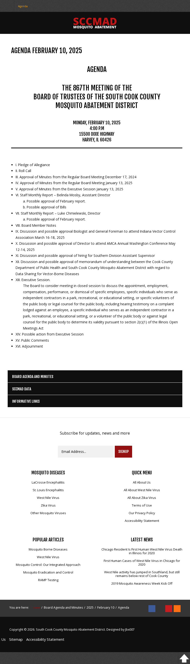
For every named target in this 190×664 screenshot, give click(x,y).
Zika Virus (48, 506)
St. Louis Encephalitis (48, 490)
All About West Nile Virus (142, 490)
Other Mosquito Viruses (48, 513)
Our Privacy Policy (142, 513)
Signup (123, 451)
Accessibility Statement (142, 521)
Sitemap (16, 639)
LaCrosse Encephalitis (48, 483)
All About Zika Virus (141, 498)
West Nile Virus (48, 498)
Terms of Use (142, 506)
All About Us (142, 483)
